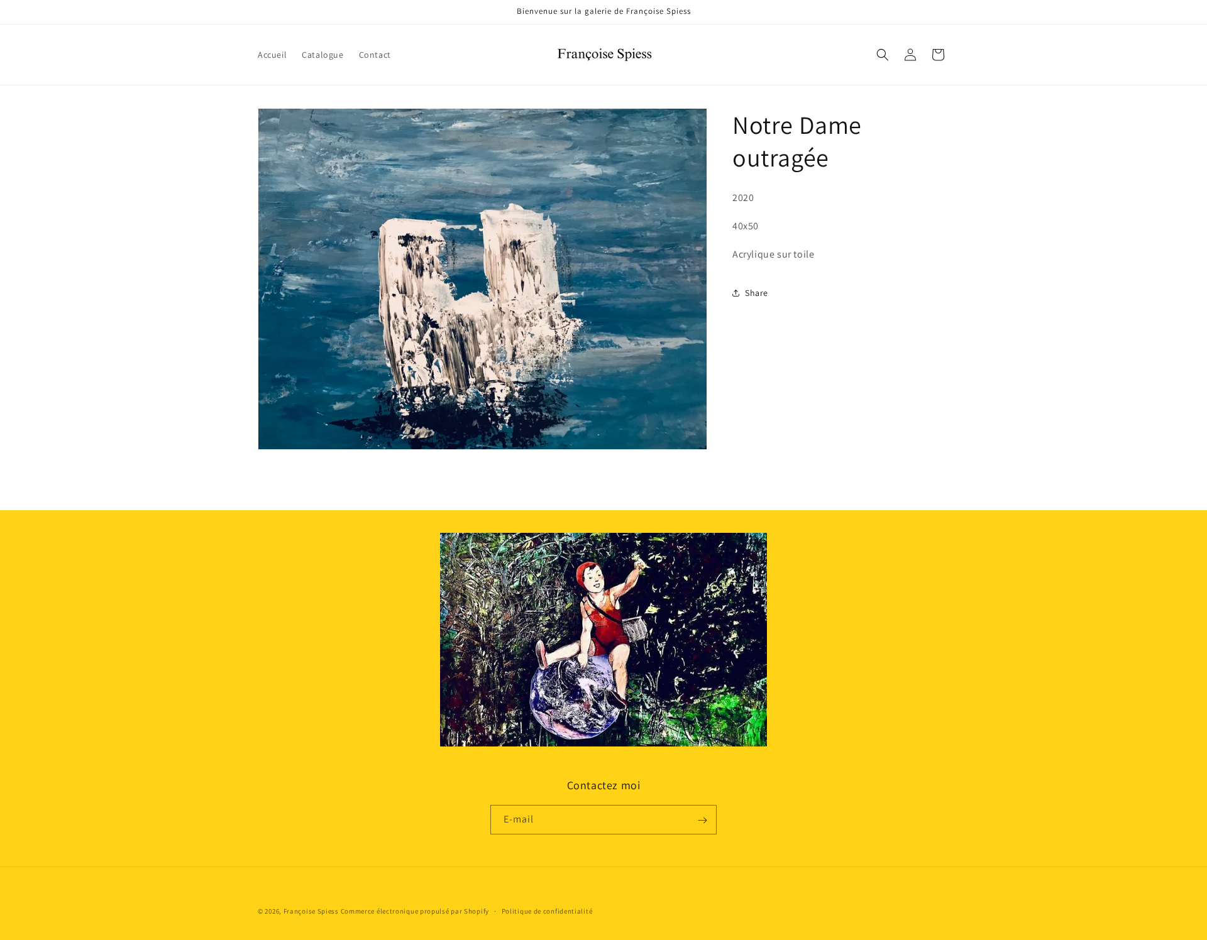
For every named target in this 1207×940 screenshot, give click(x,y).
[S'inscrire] (702, 820)
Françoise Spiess (311, 911)
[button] (882, 54)
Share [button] (756, 292)
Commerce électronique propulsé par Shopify (415, 911)
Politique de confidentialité (547, 910)
